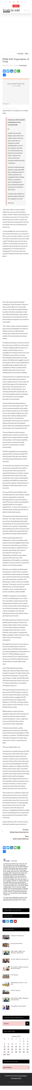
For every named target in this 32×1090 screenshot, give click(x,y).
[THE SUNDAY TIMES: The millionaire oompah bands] (6, 953)
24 (27, 1049)
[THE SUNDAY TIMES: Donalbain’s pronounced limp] (6, 1000)
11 (4, 1046)
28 (16, 1052)
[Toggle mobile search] (25, 11)
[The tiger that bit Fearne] (6, 945)
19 (8, 1049)
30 (24, 1052)
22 (20, 1049)
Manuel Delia (5, 108)
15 (20, 1046)
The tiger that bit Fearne (16, 943)
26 (8, 1052)
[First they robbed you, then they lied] (6, 961)
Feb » (8, 1054)
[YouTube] (15, 921)
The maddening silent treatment (18, 1006)
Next (26, 53)
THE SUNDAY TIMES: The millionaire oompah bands (18, 952)
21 (16, 1049)
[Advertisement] (16, 30)
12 (8, 1046)
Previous (20, 53)
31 (27, 1052)
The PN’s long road (15, 990)
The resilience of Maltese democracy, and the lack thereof (20, 967)
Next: (21, 837)
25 (4, 1052)
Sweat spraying (14, 975)
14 (16, 1046)
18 (4, 1049)
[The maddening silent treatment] (6, 1008)
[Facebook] (4, 921)
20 (12, 1049)
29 (20, 1052)
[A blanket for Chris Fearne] (6, 937)
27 (12, 1052)
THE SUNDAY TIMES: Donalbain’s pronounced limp (20, 998)
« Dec (4, 1054)
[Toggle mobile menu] (28, 11)
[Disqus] (16, 879)
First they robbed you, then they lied (19, 959)
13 (12, 1046)
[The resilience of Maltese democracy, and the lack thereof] (6, 969)
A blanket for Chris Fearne (17, 935)
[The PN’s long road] (6, 992)
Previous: (19, 831)
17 (27, 1046)
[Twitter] (7, 921)
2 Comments (23, 65)
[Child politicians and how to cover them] (6, 984)
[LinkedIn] (11, 921)
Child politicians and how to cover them (19, 983)
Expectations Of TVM (12, 108)
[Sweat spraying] (6, 977)
